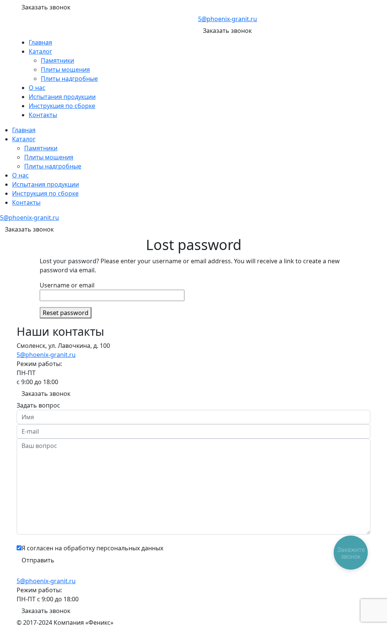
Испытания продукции (62, 97)
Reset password (65, 313)
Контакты (43, 115)
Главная (40, 42)
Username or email (67, 285)
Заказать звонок (46, 7)
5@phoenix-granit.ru (227, 19)
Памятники (57, 60)
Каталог (40, 51)
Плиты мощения (65, 69)
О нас (37, 87)
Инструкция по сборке (62, 106)
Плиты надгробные (69, 78)
